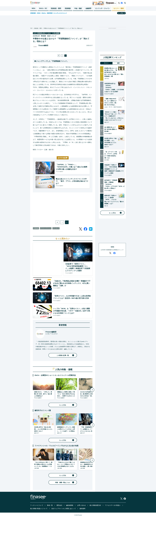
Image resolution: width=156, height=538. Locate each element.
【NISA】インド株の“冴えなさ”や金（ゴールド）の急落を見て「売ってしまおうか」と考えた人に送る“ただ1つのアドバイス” (113, 116)
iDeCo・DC (43, 8)
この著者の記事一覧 (63, 355)
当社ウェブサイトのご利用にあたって (63, 508)
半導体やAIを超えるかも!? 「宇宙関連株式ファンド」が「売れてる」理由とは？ (63, 28)
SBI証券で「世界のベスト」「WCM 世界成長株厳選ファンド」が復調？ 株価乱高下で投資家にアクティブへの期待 (114, 169)
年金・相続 (78, 8)
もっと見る (62, 405)
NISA (33, 8)
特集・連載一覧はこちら (62, 482)
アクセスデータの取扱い (113, 505)
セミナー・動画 (119, 8)
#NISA (39, 13)
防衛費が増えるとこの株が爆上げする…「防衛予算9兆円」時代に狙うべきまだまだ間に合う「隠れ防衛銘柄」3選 (113, 72)
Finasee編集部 (43, 45)
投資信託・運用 (56, 8)
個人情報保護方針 (95, 505)
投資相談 (68, 8)
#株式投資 (50, 13)
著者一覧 (50, 505)
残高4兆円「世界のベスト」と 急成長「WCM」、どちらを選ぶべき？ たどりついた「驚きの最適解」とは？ (114, 199)
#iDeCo (43, 13)
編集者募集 (69, 505)
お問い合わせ (81, 505)
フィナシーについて (36, 505)
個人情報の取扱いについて (38, 508)
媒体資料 (82, 508)
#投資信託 (33, 13)
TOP (31, 28)
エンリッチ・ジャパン (102, 8)
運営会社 (59, 505)
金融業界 (88, 8)
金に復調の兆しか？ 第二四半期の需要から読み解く (110, 129)
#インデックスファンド (60, 13)
